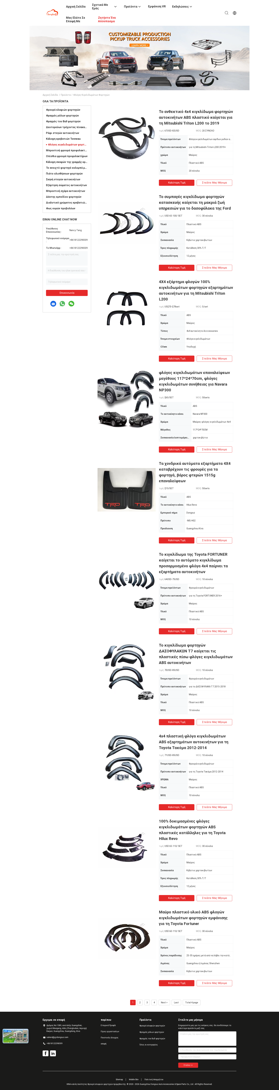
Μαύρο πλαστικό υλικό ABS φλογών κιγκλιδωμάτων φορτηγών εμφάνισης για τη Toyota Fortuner (193, 918)
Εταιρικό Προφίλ (108, 1025)
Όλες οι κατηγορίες (149, 1045)
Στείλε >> (188, 1065)
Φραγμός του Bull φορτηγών (63, 121)
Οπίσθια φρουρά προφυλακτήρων (67, 156)
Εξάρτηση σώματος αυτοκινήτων (66, 185)
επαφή (103, 1044)
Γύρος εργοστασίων (110, 1031)
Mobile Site (133, 1079)
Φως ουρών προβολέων (60, 208)
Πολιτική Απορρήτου (154, 1079)
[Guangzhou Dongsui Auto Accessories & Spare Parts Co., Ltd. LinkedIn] (53, 1053)
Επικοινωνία (67, 292)
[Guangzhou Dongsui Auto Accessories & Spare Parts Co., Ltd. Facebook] (45, 1053)
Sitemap (119, 1079)
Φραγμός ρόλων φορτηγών (62, 115)
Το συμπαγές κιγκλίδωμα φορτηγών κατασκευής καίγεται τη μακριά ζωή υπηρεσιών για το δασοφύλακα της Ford (195, 202)
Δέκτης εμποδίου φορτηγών (63, 196)
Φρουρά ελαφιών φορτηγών (63, 109)
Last (176, 1002)
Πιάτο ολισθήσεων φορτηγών (64, 173)
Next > (164, 1002)
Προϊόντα (66, 95)
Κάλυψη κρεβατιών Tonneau (63, 138)
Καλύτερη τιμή (176, 182)
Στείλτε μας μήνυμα (214, 182)
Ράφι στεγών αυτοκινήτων (62, 133)
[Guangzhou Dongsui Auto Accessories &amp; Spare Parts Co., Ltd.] (52, 12)
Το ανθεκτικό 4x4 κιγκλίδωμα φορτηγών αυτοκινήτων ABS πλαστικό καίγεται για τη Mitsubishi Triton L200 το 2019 (196, 117)
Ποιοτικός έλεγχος (109, 1038)
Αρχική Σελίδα (50, 95)
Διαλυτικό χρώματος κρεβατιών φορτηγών (67, 202)
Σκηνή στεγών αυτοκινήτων (63, 179)
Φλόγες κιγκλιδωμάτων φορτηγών (68, 144)
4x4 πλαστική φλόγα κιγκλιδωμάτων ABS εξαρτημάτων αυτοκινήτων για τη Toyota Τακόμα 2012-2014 (193, 742)
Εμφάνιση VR (157, 6)
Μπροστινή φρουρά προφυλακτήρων (67, 150)
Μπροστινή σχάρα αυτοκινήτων (65, 191)
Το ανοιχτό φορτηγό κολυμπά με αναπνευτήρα (67, 167)
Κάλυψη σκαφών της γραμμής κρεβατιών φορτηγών (67, 162)
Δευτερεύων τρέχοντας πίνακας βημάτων (67, 127)
